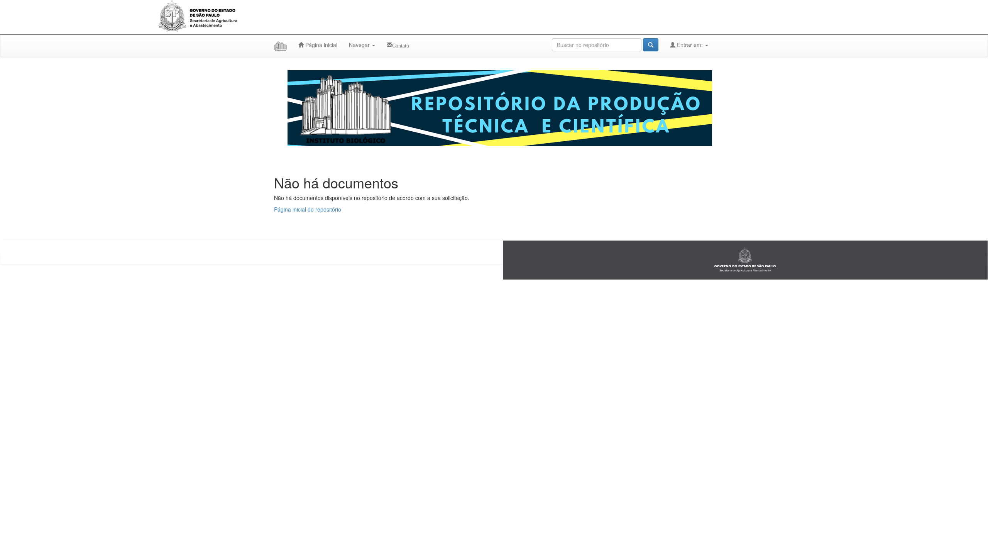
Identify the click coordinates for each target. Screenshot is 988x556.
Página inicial (320, 45)
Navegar (360, 45)
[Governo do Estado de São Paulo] (745, 259)
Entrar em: (689, 45)
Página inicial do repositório (307, 209)
